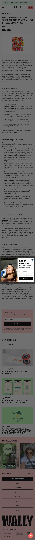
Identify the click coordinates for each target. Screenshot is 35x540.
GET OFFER (25, 278)
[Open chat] (30, 535)
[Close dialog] (32, 259)
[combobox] (20, 271)
